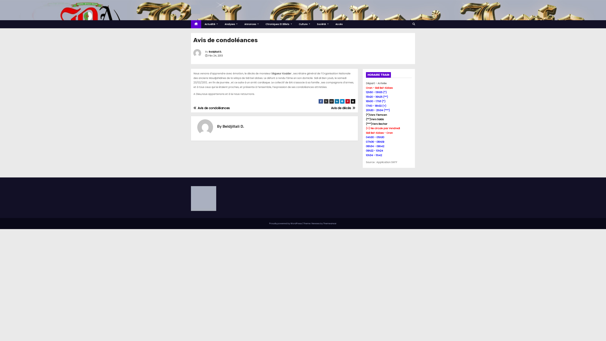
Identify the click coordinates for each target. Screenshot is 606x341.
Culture (303, 24)
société (322, 24)
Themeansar (329, 223)
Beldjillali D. (215, 52)
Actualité (210, 24)
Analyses (230, 24)
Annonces (250, 24)
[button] (414, 24)
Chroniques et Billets (278, 24)
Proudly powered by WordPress (285, 223)
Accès (339, 24)
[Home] (196, 24)
